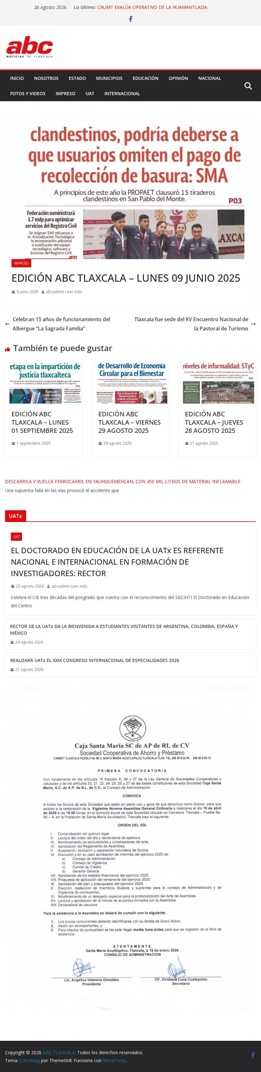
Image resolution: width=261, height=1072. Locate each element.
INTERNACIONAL (122, 93)
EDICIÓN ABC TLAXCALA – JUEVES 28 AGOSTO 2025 (214, 422)
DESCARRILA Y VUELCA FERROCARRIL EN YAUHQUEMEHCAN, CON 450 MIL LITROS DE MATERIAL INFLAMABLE (122, 481)
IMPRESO (65, 93)
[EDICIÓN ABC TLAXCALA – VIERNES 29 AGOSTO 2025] (130, 367)
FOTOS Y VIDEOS (28, 93)
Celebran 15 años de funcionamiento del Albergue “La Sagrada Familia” (61, 324)
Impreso (21, 263)
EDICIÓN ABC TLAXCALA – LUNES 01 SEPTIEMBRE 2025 (42, 422)
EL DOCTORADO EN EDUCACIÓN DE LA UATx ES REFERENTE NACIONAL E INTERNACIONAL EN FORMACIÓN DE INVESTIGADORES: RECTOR (117, 561)
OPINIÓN (178, 78)
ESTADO (77, 78)
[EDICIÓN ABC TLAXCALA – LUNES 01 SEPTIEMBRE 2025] (43, 367)
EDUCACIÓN (146, 78)
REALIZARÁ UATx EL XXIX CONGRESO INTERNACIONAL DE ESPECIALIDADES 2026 (94, 660)
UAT (90, 93)
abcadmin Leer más (64, 291)
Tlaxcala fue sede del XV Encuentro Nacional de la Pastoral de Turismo (191, 324)
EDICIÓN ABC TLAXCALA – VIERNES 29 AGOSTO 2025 (129, 422)
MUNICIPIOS (109, 78)
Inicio (17, 78)
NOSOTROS (46, 78)
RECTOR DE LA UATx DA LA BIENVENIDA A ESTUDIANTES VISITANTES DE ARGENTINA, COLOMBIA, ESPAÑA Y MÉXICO (124, 629)
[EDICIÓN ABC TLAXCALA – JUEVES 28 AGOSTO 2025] (217, 367)
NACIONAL (209, 78)
